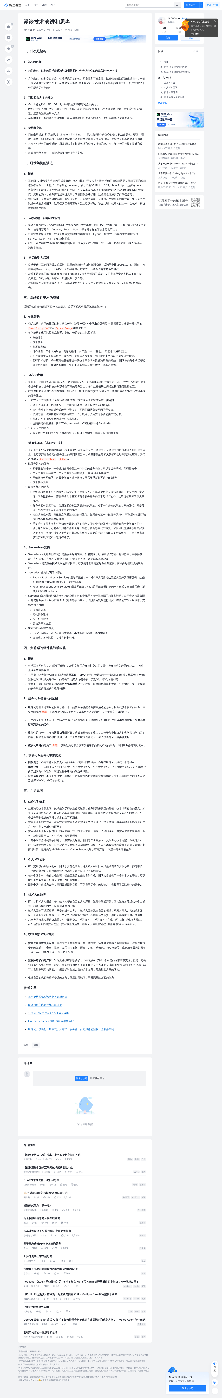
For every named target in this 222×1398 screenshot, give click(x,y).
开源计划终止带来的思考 (38, 1256)
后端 (137, 1159)
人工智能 (141, 1324)
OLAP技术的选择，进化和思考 (41, 1180)
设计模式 (141, 1210)
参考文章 (162, 103)
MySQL (135, 1197)
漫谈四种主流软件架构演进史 (45, 1004)
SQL (143, 1197)
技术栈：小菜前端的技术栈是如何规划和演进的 (51, 1269)
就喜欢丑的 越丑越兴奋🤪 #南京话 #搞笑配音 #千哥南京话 (44, 1380)
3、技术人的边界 (169, 92)
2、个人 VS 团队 (168, 87)
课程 (44, 4)
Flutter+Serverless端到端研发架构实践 (51, 1021)
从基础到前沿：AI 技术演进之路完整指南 (47, 1230)
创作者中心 (191, 4)
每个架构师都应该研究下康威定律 (47, 996)
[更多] (215, 1391)
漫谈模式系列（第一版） (38, 1205)
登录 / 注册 (81, 1078)
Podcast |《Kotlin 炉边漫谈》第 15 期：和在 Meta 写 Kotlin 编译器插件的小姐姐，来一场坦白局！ (81, 1281)
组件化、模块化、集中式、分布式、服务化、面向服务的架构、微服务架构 (71, 1029)
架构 (130, 1159)
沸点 (36, 4)
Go (130, 1311)
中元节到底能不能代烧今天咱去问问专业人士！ (38, 1364)
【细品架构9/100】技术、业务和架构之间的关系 (52, 1154)
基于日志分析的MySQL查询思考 (42, 1243)
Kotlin (136, 1286)
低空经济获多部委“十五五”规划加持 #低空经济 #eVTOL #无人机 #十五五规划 (52, 1361)
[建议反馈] (215, 1382)
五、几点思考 (165, 77)
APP (53, 4)
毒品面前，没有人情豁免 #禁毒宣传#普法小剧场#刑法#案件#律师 (116, 1361)
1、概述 (164, 61)
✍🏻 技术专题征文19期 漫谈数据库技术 (45, 1192)
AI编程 (142, 1235)
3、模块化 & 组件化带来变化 (175, 71)
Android (127, 1286)
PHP (137, 1311)
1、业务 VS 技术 (168, 82)
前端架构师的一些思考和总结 (40, 1332)
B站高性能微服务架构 (36, 1307)
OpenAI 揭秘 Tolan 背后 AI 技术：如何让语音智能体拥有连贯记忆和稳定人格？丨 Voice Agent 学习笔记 (84, 1319)
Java (136, 1172)
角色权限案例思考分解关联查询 (42, 1218)
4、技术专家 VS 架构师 (172, 97)
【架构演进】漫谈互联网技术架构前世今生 (48, 1167)
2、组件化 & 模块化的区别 (173, 66)
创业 (143, 1260)
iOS (143, 1286)
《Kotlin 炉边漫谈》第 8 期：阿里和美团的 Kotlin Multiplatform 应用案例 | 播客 (70, 1294)
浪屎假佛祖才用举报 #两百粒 (31, 1351)
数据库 (142, 1184)
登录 (212, 4)
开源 (143, 1159)
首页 (27, 4)
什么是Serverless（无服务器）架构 (48, 1013)
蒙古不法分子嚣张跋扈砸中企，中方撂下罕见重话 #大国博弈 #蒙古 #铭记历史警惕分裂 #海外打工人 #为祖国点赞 (67, 1377)
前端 (143, 1273)
